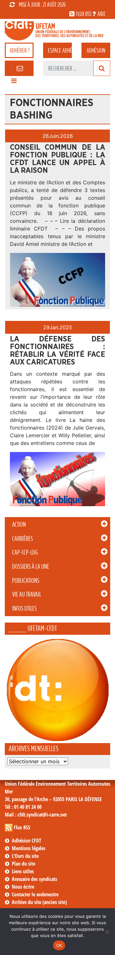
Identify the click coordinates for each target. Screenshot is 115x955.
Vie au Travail (26, 594)
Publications (25, 580)
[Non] (107, 931)
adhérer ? (20, 50)
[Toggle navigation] (14, 82)
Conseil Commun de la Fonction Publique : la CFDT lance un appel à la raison (57, 159)
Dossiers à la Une (30, 566)
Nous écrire (23, 886)
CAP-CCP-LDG (25, 552)
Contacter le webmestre (35, 894)
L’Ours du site (25, 855)
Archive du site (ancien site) (39, 902)
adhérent (60, 50)
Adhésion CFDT (26, 840)
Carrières (22, 538)
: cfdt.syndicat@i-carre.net (36, 814)
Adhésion (96, 50)
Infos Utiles (24, 608)
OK (59, 945)
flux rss (83, 14)
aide (101, 14)
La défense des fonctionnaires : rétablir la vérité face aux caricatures (57, 350)
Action (19, 524)
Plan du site (23, 863)
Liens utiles (23, 871)
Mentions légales (28, 848)
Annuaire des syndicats (34, 879)
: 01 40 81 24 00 (23, 806)
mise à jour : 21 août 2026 (42, 4)
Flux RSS (22, 827)
